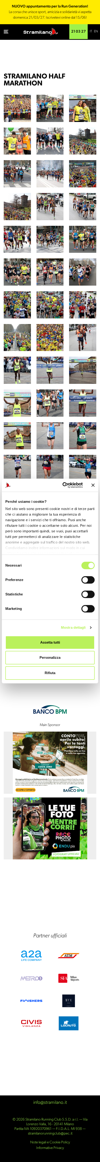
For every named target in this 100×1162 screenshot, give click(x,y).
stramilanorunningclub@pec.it (50, 1133)
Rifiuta (50, 673)
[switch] (88, 580)
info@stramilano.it (50, 1102)
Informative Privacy (50, 1148)
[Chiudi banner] (93, 485)
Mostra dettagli (73, 627)
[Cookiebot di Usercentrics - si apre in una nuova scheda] (63, 485)
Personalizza (50, 657)
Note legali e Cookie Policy (50, 1142)
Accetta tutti (50, 642)
